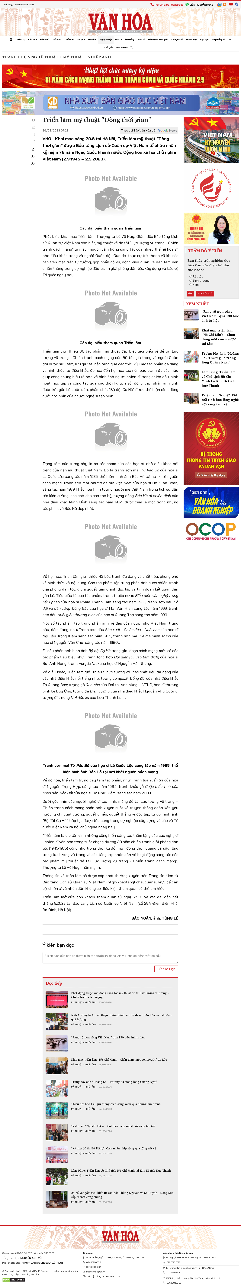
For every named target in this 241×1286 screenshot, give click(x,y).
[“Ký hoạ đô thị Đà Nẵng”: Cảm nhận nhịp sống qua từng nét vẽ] (57, 1154)
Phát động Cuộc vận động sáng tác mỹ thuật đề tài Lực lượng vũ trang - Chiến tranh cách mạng (120, 994)
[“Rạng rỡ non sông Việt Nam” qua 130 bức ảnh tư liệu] (57, 1043)
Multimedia (122, 47)
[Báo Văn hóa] (120, 22)
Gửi (190, 293)
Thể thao (69, 39)
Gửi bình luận (166, 969)
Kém (196, 285)
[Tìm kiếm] (131, 47)
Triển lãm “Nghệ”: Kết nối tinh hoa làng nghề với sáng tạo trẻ (113, 1126)
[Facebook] (33, 120)
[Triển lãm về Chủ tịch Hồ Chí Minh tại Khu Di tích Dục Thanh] (57, 1176)
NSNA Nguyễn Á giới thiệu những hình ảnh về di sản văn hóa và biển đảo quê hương (121, 1017)
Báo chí (44, 39)
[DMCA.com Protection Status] (13, 1279)
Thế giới (108, 47)
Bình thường (201, 280)
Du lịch (81, 39)
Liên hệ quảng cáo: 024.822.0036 (103, 1276)
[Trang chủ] (11, 40)
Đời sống (129, 39)
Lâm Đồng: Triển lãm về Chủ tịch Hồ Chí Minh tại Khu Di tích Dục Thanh (121, 1170)
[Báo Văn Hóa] (120, 1235)
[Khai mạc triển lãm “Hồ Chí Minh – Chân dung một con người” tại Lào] (57, 1065)
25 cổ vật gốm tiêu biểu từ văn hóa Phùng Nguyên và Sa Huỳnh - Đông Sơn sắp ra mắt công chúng (122, 1194)
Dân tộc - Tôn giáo (158, 39)
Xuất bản (56, 39)
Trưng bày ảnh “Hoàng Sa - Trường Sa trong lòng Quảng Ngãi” (114, 1081)
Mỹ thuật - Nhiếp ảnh (84, 1002)
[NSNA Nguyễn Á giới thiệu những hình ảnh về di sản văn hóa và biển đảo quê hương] (57, 1021)
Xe (230, 39)
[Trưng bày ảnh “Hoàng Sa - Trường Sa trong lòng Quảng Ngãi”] (57, 1088)
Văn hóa (32, 39)
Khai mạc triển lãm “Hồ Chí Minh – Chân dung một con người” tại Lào (119, 1059)
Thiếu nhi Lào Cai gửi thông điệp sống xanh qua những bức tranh (116, 1103)
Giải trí (118, 39)
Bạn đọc (204, 39)
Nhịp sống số (218, 39)
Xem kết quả (205, 293)
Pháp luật (191, 39)
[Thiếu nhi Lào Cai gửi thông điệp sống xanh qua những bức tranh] (57, 1110)
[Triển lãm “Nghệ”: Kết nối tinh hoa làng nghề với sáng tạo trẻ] (57, 1132)
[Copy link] (33, 141)
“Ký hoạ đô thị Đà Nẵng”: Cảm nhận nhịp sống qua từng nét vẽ (113, 1148)
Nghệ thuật (106, 39)
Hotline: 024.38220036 (169, 4)
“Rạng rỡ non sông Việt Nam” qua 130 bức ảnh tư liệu (108, 1037)
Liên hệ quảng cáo (201, 4)
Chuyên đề (177, 39)
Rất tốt (198, 276)
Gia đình (92, 39)
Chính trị (20, 39)
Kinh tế (141, 39)
